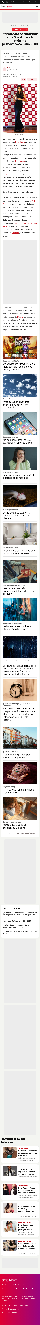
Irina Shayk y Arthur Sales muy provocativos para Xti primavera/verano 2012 (27, 1208)
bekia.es (5, 1297)
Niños (18, 1289)
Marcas (35, 1289)
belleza (17, 1297)
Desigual (15, 233)
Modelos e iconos (9, 1293)
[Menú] (37, 6)
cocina (24, 1297)
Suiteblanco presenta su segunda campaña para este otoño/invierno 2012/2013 (27, 1153)
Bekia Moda (14, 25)
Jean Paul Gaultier (22, 223)
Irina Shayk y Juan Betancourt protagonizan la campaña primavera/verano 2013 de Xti (26, 1227)
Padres (37, 2)
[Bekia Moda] (7, 6)
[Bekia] (5, 2)
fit (37, 1298)
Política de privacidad (20, 1305)
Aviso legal (6, 1305)
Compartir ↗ (32, 79)
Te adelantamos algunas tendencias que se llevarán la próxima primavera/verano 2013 (26, 1171)
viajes (5, 1300)
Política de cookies (9, 1309)
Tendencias (23, 1148)
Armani (34, 223)
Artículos (22, 1167)
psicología (26, 1298)
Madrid (20, 317)
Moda (20, 2)
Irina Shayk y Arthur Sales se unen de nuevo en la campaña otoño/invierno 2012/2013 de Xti (27, 1190)
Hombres (26, 1289)
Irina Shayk (20, 142)
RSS (19, 1309)
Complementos (24, 25)
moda (11, 1297)
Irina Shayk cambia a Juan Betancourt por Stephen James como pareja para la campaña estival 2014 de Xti (27, 1246)
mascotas (11, 1298)
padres (30, 1297)
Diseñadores (28, 1285)
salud (18, 1298)
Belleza (25, 2)
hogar (33, 1298)
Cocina (31, 2)
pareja (4, 1298)
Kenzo (5, 226)
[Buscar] (32, 6)
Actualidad (13, 2)
